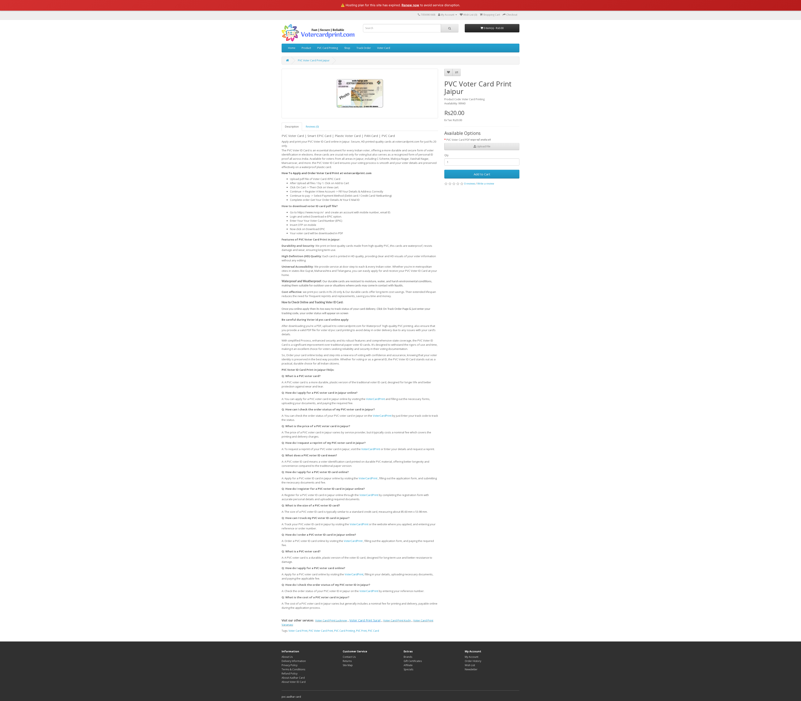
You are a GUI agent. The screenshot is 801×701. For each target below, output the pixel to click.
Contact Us (349, 657)
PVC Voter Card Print (321, 631)
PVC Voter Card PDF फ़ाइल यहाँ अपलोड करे (468, 140)
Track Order (363, 48)
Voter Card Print (297, 631)
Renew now (410, 5)
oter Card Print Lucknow (332, 620)
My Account (471, 657)
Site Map (348, 665)
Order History (473, 661)
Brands (408, 657)
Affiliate (408, 665)
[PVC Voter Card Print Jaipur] (360, 93)
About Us (287, 657)
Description (292, 126)
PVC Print (361, 631)
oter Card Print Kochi (398, 620)
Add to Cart (482, 174)
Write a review (485, 183)
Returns (347, 661)
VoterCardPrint (375, 399)
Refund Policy (289, 673)
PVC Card (373, 631)
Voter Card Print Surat (365, 620)
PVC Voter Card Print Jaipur (314, 60)
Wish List (470, 665)
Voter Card (383, 48)
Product (306, 48)
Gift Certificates (413, 661)
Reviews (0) (312, 126)
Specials (408, 669)
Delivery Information (294, 661)
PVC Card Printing (327, 48)
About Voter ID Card (294, 682)
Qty (446, 155)
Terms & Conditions (293, 669)
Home (291, 48)
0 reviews (469, 183)
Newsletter (471, 669)
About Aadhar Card (293, 677)
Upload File (483, 146)
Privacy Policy (289, 665)
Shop (347, 48)
